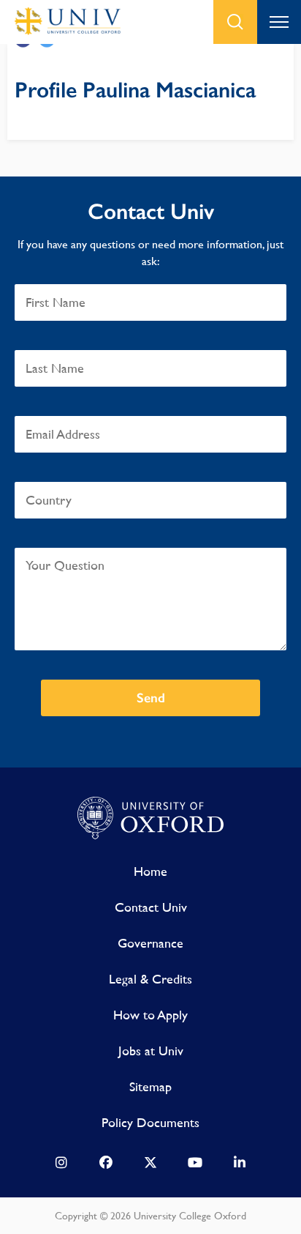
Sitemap (150, 1086)
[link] (61, 1165)
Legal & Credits (150, 978)
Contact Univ (151, 907)
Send (151, 698)
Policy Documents (150, 1122)
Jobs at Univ (150, 1050)
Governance (150, 943)
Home (150, 871)
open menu (279, 22)
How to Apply (150, 1014)
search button (235, 22)
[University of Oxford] (150, 819)
